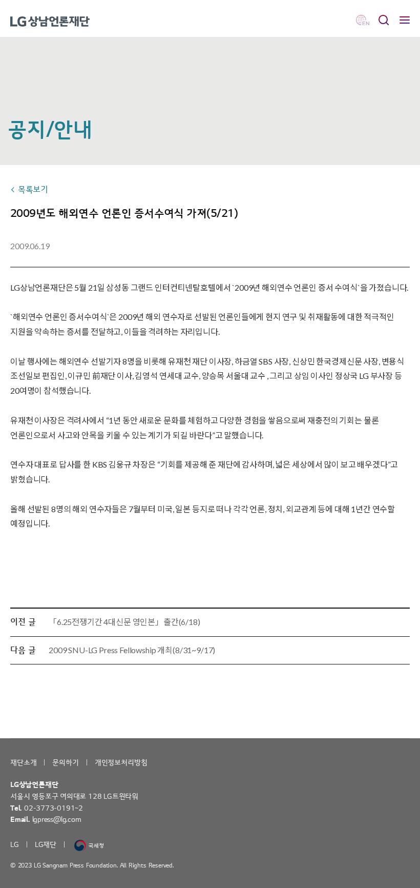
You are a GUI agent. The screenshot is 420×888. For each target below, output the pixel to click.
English (362, 20)
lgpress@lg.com (56, 819)
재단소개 (23, 762)
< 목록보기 (29, 189)
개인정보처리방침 (121, 762)
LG (14, 845)
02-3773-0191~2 (53, 808)
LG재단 (45, 845)
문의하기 (65, 762)
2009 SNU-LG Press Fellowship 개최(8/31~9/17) (132, 650)
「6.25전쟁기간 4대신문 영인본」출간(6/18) (124, 622)
